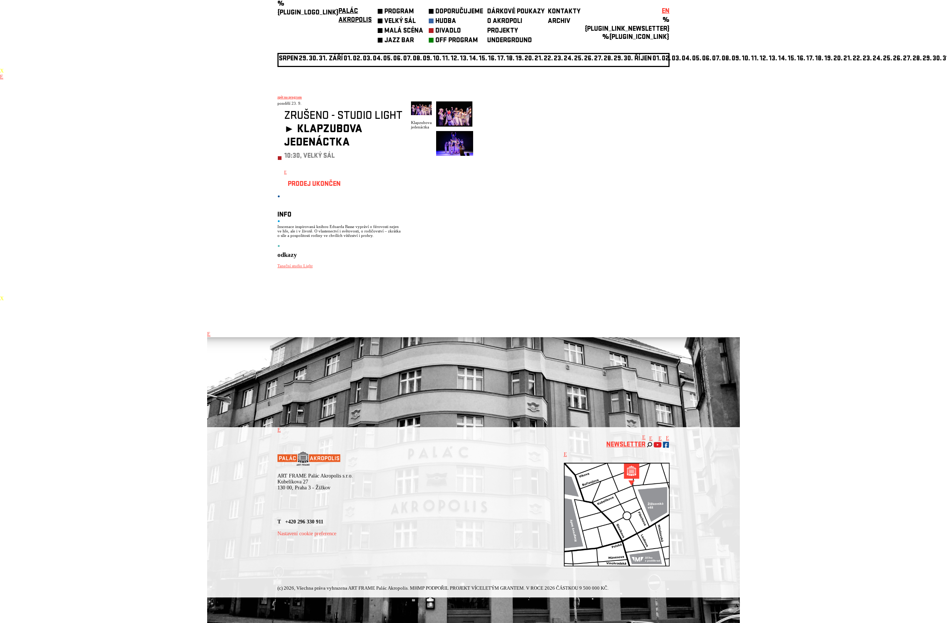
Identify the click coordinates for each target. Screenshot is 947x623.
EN (666, 11)
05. (696, 59)
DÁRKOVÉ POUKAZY (516, 12)
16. (492, 59)
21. (539, 59)
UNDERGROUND (509, 41)
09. (736, 59)
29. (618, 59)
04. (377, 59)
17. (501, 59)
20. (529, 59)
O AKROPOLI (504, 21)
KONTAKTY (564, 12)
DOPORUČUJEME (459, 12)
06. (397, 59)
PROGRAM (399, 12)
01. (657, 59)
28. (608, 59)
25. (578, 59)
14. (473, 59)
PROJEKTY (502, 31)
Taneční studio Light (295, 266)
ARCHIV (559, 21)
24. (568, 59)
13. (464, 59)
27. (598, 59)
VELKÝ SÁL (400, 21)
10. (437, 59)
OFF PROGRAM (456, 41)
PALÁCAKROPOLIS (355, 16)
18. (510, 59)
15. (483, 59)
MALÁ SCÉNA (403, 31)
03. (676, 59)
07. (407, 59)
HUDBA (445, 21)
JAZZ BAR (399, 41)
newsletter (626, 445)
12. (455, 59)
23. (867, 59)
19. (519, 59)
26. (897, 59)
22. (548, 59)
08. (417, 59)
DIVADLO (448, 31)
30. (628, 59)
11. (446, 59)
